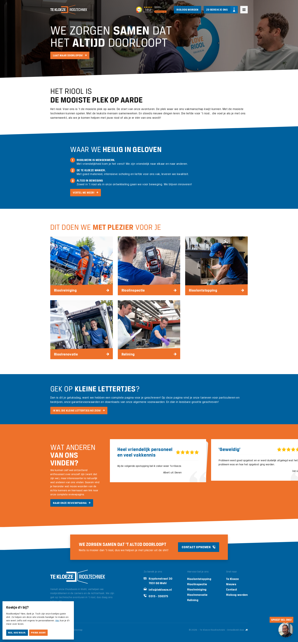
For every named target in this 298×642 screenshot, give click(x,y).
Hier (57, 620)
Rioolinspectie (197, 584)
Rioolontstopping (199, 579)
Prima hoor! (38, 632)
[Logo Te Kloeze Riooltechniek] (68, 9)
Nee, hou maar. (17, 632)
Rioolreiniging (196, 589)
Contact (231, 589)
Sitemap (78, 630)
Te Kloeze (232, 579)
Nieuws (231, 584)
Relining (192, 600)
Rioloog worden (237, 595)
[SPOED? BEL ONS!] (285, 629)
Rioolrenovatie (197, 595)
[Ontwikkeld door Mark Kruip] (246, 630)
